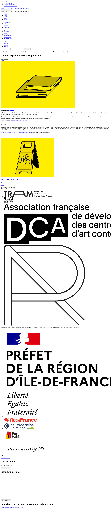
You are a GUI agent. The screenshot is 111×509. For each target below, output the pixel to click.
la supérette (11, 110)
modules (6, 16)
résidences (6, 19)
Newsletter (6, 27)
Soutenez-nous (7, 35)
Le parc (5, 33)
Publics (5, 30)
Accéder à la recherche (9, 4)
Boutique (6, 25)
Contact (5, 41)
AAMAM (6, 34)
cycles (5, 15)
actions (5, 18)
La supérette (6, 31)
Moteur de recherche (5, 49)
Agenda (5, 14)
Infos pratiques (7, 37)
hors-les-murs (7, 20)
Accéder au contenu (8, 3)
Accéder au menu (8, 1)
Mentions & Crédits (8, 38)
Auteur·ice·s (7, 22)
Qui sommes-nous (8, 28)
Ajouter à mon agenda (45, 132)
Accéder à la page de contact (10, 6)
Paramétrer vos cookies (9, 39)
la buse (2, 60)
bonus (5, 23)
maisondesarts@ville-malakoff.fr (19, 120)
